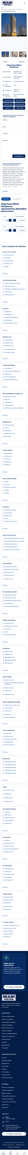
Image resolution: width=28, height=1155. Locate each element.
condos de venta (8, 100)
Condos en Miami (7, 1030)
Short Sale (8, 108)
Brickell (4, 1057)
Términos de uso (20, 1144)
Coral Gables (5, 1072)
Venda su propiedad (7, 1099)
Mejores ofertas (6, 1093)
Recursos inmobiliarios (8, 1036)
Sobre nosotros (6, 1039)
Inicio (2, 9)
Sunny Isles (5, 1066)
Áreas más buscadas (9, 1054)
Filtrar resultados (19, 216)
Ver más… (5, 273)
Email (7, 1121)
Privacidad (5, 1048)
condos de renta (20, 100)
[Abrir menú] (24, 3)
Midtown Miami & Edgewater (15, 9)
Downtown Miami (7, 1060)
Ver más (5, 191)
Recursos (5, 1084)
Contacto (4, 1042)
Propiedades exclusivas (8, 1022)
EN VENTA (6, 199)
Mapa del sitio (6, 1045)
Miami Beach (5, 1063)
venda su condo (8, 104)
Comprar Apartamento (8, 1016)
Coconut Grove (6, 1075)
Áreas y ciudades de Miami (9, 1033)
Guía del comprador (7, 1090)
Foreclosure (20, 108)
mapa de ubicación (19, 104)
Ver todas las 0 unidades (23, 220)
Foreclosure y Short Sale (9, 1102)
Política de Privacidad (14, 1147)
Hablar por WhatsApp (15, 987)
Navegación (6, 1013)
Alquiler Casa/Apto (7, 1025)
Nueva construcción (7, 1028)
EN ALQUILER (16, 199)
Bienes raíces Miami (7, 1019)
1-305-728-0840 (10, 1119)
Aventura (4, 1069)
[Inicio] (1, 7)
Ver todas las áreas (7, 1077)
